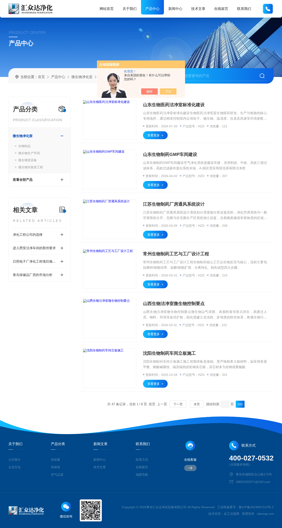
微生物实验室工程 (30, 167)
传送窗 (55, 459)
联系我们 (244, 9)
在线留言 (221, 9)
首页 (41, 77)
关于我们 (129, 9)
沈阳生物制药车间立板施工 (169, 353)
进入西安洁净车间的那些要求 (34, 248)
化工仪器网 (231, 513)
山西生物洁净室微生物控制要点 (174, 303)
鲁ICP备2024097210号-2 (256, 507)
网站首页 (107, 9)
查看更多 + (155, 135)
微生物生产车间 (29, 153)
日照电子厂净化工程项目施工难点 (37, 261)
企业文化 (14, 467)
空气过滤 (57, 474)
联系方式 (142, 459)
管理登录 (248, 513)
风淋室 (55, 467)
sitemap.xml (265, 513)
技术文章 (198, 9)
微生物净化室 (82, 77)
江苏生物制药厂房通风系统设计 (174, 204)
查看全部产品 (23, 179)
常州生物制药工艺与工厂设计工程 (176, 253)
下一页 (178, 404)
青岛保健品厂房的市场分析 (32, 275)
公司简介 (14, 459)
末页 (197, 404)
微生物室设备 (27, 160)
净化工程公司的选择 (28, 234)
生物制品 (24, 146)
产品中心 (152, 9)
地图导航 (142, 474)
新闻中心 (175, 9)
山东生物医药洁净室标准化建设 (174, 104)
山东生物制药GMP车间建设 (170, 154)
